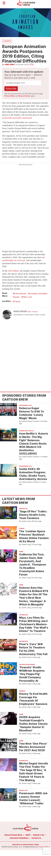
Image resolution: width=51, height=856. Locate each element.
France (17, 301)
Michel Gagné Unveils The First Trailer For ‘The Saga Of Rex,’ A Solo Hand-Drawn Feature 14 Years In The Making (33, 772)
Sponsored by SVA (25, 405)
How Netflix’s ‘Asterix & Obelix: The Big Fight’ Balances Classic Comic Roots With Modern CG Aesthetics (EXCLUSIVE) (33, 443)
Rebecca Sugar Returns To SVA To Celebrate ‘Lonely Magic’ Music (31, 413)
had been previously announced (18, 118)
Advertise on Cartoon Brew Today (25, 844)
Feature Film (23, 760)
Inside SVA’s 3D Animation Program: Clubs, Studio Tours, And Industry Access (33, 474)
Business (22, 691)
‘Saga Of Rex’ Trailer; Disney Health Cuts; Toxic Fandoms (33, 515)
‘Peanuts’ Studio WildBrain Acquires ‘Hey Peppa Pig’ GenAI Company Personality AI (32, 674)
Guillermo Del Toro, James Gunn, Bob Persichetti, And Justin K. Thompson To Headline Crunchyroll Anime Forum (32, 564)
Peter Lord (27, 297)
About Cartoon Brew (13, 835)
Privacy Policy (9, 96)
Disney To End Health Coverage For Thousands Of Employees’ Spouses (33, 698)
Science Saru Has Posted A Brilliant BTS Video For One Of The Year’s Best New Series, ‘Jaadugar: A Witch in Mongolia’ (33, 596)
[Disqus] (25, 351)
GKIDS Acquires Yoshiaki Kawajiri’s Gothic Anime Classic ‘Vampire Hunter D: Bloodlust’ (33, 723)
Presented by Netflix (26, 430)
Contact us (36, 838)
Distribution (23, 614)
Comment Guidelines (19, 838)
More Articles (33, 312)
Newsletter (23, 508)
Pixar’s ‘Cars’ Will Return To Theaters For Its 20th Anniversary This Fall (33, 649)
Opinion (21, 528)
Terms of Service (24, 96)
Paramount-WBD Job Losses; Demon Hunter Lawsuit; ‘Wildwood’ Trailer (33, 798)
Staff (28, 835)
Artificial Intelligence (27, 664)
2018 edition (13, 271)
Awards (7, 41)
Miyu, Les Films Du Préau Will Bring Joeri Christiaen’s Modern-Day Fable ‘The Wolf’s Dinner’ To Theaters (33, 624)
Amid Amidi (9, 64)
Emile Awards (20, 293)
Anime (21, 551)
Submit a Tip (38, 835)
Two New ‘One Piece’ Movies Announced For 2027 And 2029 (33, 747)
